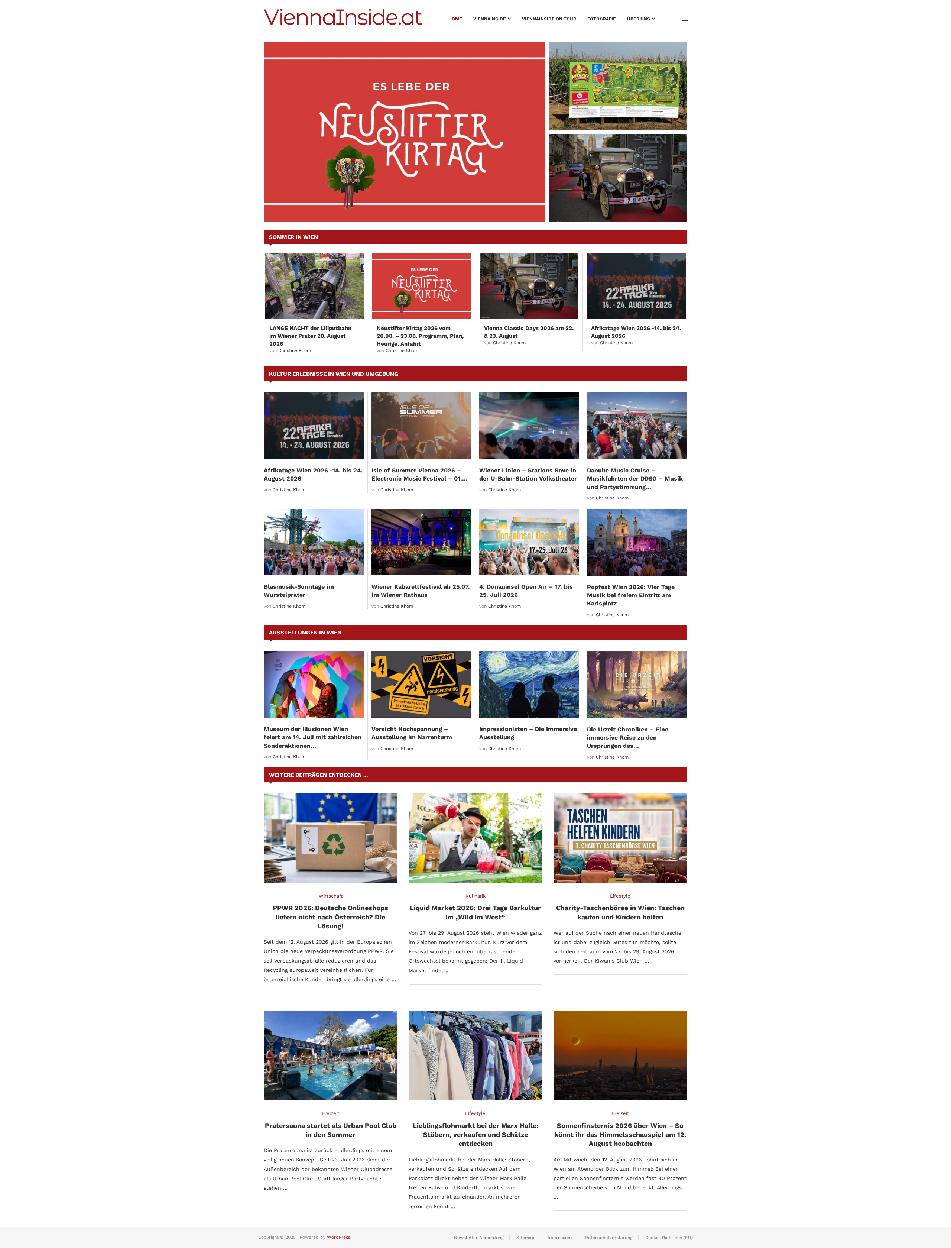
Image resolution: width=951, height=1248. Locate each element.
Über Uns (638, 19)
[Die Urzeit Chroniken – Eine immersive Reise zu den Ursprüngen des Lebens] (637, 684)
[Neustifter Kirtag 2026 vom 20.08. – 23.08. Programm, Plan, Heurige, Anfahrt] (404, 132)
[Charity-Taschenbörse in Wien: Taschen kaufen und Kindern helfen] (620, 838)
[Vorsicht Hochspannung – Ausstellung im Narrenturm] (421, 684)
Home (455, 19)
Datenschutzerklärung (608, 1237)
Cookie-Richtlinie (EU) (669, 1237)
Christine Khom (294, 350)
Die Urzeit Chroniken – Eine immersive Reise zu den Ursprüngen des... (627, 738)
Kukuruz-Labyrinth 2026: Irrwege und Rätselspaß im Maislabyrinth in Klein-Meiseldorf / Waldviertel (612, 111)
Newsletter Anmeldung (478, 1237)
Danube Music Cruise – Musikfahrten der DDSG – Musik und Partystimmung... (635, 479)
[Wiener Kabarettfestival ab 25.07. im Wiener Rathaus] (421, 542)
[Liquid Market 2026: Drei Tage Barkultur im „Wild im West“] (475, 838)
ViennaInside (489, 19)
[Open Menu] (685, 19)
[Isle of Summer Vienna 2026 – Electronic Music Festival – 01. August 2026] (421, 425)
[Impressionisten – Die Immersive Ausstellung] (529, 684)
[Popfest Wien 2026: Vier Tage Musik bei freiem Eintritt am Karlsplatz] (637, 542)
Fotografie (601, 19)
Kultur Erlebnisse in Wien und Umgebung (333, 374)
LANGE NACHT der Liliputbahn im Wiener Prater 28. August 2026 (310, 336)
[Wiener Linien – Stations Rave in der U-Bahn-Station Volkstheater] (529, 425)
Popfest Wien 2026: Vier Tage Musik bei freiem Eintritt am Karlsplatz (631, 595)
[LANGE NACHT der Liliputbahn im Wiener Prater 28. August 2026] (314, 286)
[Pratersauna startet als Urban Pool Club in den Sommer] (330, 1055)
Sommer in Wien (293, 237)
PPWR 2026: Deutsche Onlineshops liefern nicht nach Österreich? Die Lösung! (330, 917)
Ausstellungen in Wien (305, 632)
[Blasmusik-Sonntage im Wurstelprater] (314, 542)
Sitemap (525, 1237)
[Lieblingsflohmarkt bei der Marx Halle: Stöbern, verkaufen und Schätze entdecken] (475, 1055)
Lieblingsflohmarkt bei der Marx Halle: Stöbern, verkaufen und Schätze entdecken (475, 1135)
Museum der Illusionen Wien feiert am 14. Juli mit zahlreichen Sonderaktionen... (312, 737)
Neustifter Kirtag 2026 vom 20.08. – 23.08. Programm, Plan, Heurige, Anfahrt (420, 336)
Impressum (560, 1237)
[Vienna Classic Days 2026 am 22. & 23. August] (618, 178)
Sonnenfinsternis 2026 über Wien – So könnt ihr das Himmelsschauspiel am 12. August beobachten (620, 1135)
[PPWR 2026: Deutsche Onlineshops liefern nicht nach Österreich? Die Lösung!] (330, 838)
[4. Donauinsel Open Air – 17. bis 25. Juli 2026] (529, 542)
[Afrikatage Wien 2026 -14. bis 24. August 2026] (636, 286)
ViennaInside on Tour (549, 19)
